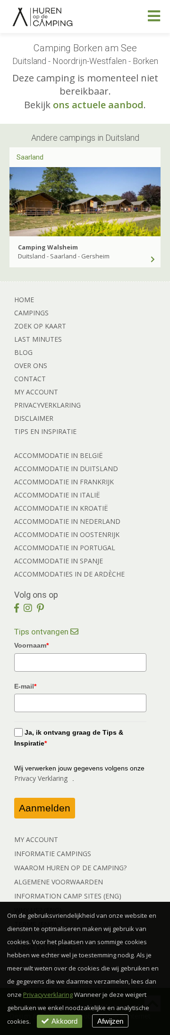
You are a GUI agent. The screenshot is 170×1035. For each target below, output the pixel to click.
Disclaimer (33, 418)
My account (36, 391)
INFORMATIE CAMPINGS (52, 853)
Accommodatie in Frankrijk (64, 481)
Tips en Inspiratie (45, 431)
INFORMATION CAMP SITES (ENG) (67, 895)
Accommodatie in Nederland (67, 521)
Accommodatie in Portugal (64, 547)
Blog (23, 352)
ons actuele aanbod (98, 104)
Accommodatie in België (58, 455)
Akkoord (64, 1021)
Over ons (30, 365)
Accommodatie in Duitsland (66, 468)
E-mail (25, 686)
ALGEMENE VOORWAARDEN (58, 881)
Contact (30, 378)
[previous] (17, 179)
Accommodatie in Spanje (58, 560)
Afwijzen (110, 1021)
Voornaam (31, 645)
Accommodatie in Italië (57, 494)
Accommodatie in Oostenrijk (66, 534)
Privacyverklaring (47, 405)
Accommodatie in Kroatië (61, 508)
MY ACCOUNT (36, 839)
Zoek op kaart (40, 325)
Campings (31, 312)
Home (24, 299)
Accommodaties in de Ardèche (69, 574)
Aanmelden (44, 807)
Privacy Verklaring (41, 778)
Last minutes (38, 339)
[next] (152, 179)
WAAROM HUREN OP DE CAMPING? (70, 867)
